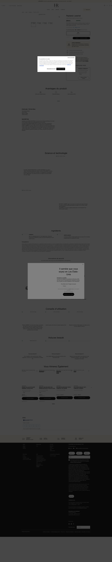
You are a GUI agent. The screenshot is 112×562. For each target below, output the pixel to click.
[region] (56, 64)
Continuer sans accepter (71, 57)
